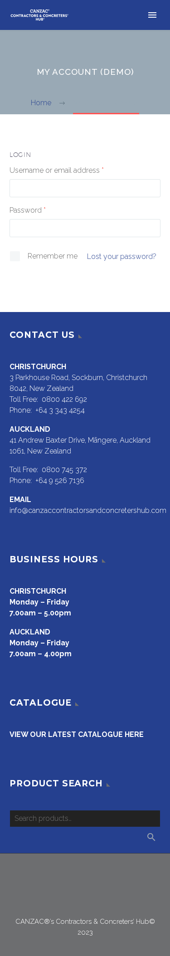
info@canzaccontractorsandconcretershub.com (88, 510)
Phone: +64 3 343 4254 (47, 410)
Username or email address (57, 170)
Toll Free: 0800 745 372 (48, 469)
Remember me (53, 256)
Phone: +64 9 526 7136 (47, 480)
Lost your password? (121, 256)
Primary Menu (152, 15)
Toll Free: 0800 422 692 (48, 399)
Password (28, 210)
